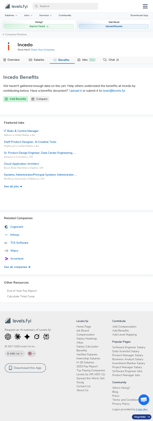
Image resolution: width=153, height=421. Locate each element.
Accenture (17, 259)
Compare (41, 99)
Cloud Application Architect (21, 164)
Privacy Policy (120, 404)
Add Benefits (18, 99)
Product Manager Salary (127, 355)
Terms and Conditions (126, 400)
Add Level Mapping (124, 334)
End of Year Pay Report (22, 291)
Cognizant (16, 227)
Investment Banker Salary (128, 363)
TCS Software (19, 243)
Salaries (9, 15)
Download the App (27, 368)
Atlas (79, 342)
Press (115, 396)
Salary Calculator (87, 346)
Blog (115, 392)
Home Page (83, 327)
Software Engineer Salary (128, 347)
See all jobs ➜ (13, 186)
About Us (82, 390)
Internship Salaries (88, 358)
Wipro (14, 251)
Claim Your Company (43, 49)
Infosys (14, 235)
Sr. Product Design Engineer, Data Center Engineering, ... (40, 153)
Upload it (75, 90)
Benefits (63, 60)
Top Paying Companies (90, 370)
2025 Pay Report (87, 366)
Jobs (26, 15)
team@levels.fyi (114, 90)
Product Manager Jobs (126, 375)
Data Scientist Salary (125, 351)
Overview (14, 60)
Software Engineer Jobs (127, 371)
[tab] (12, 60)
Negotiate (140, 416)
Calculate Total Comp (21, 296)
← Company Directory (14, 34)
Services (44, 15)
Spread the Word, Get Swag (90, 380)
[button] (114, 25)
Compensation (85, 334)
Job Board (82, 331)
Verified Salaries (86, 354)
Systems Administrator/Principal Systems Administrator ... (40, 175)
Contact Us (83, 386)
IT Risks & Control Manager (21, 131)
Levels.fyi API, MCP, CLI (90, 374)
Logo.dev (142, 409)
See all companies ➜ (17, 267)
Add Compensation (124, 327)
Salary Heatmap (86, 338)
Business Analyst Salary (127, 359)
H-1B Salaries (85, 362)
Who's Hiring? (121, 388)
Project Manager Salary (127, 367)
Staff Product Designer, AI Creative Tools (30, 142)
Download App (139, 15)
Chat (112, 60)
